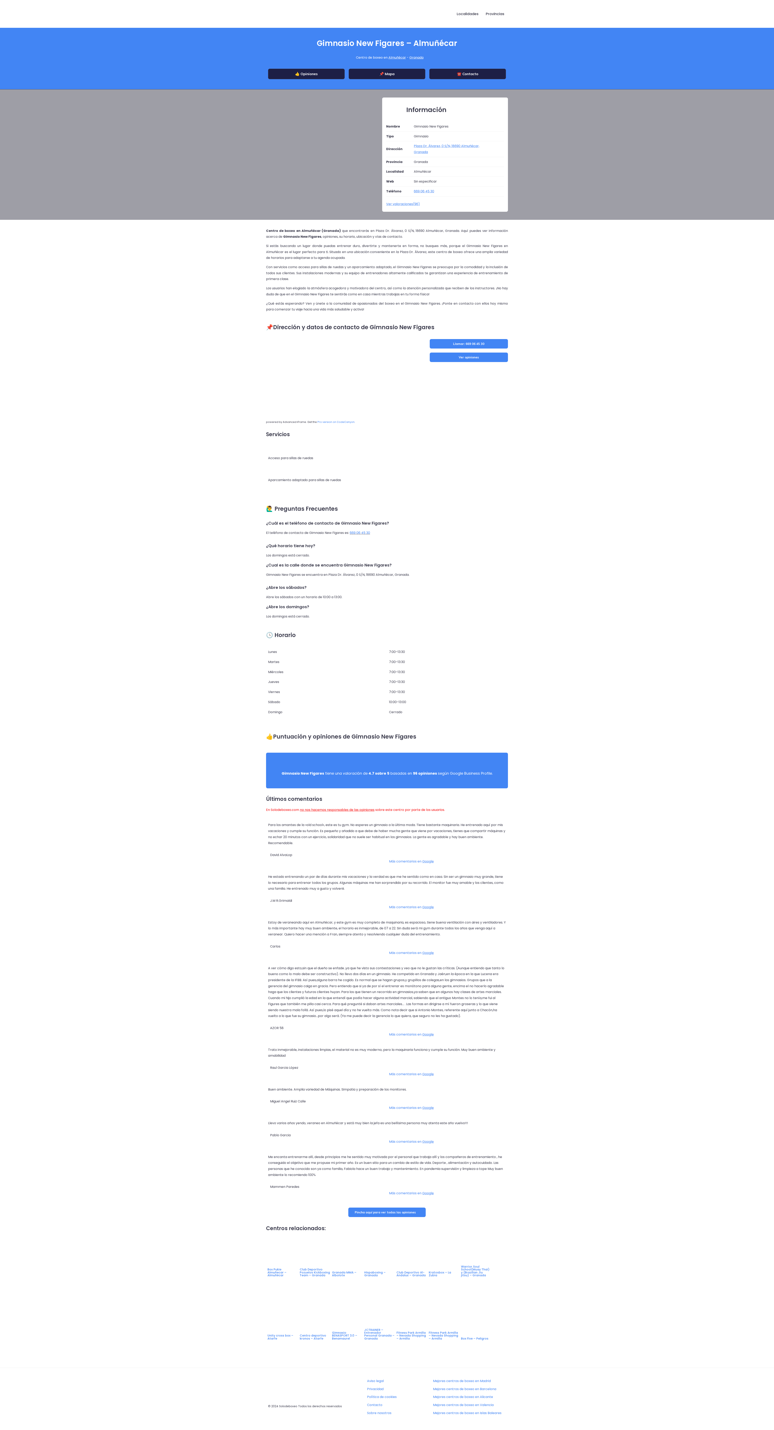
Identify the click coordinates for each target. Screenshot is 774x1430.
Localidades (468, 13)
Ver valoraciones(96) (403, 204)
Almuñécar (397, 57)
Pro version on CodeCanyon (336, 422)
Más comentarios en (411, 861)
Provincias (495, 13)
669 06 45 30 (360, 532)
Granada (416, 57)
